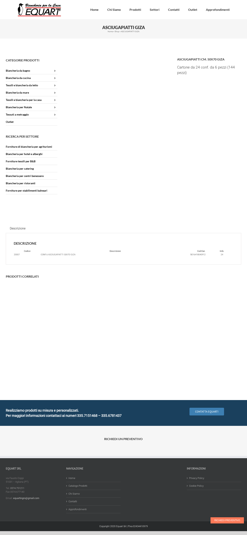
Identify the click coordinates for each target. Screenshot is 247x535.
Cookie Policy (196, 485)
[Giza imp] (117, 87)
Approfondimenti (78, 509)
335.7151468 (87, 416)
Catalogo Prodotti (78, 485)
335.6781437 (111, 416)
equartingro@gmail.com (26, 498)
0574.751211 (17, 488)
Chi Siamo (74, 493)
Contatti (73, 501)
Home (110, 31)
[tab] (18, 228)
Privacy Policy (196, 478)
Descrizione (17, 228)
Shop (117, 31)
